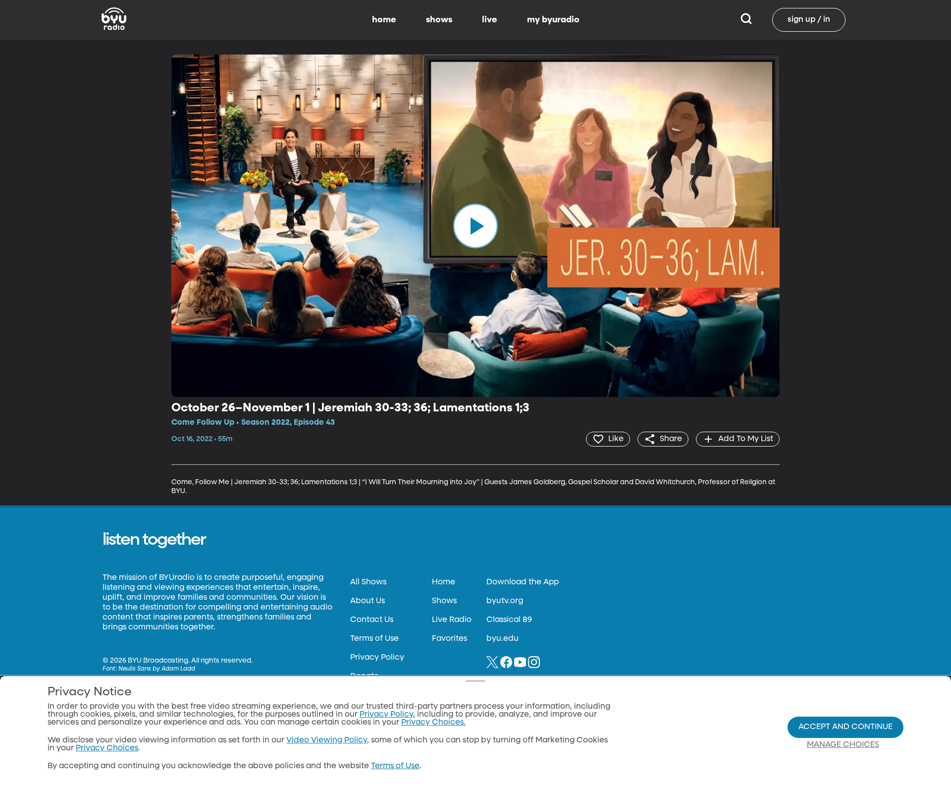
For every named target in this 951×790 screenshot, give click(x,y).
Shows (444, 601)
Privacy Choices (107, 748)
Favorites (449, 639)
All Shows (368, 582)
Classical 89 (509, 620)
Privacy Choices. (433, 723)
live (489, 19)
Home (443, 582)
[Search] (746, 20)
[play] (475, 225)
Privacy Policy (377, 658)
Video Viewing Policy (326, 740)
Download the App (522, 582)
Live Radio (452, 620)
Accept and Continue (845, 727)
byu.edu (502, 639)
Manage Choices (843, 745)
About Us (367, 601)
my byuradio (553, 19)
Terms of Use (374, 639)
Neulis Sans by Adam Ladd (156, 669)
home (384, 19)
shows (439, 19)
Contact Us (371, 620)
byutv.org (504, 601)
